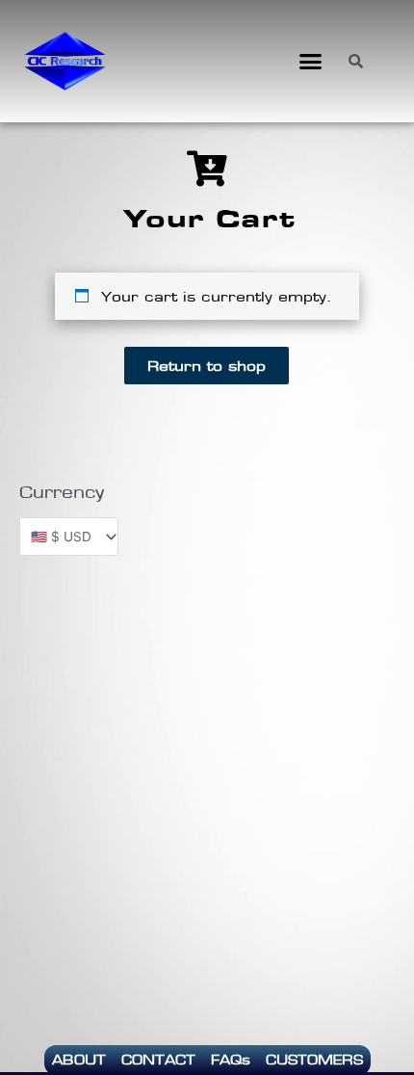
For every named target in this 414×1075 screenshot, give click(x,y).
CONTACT (158, 1059)
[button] (311, 61)
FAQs (230, 1059)
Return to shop (206, 365)
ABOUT (79, 1059)
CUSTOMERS (314, 1059)
